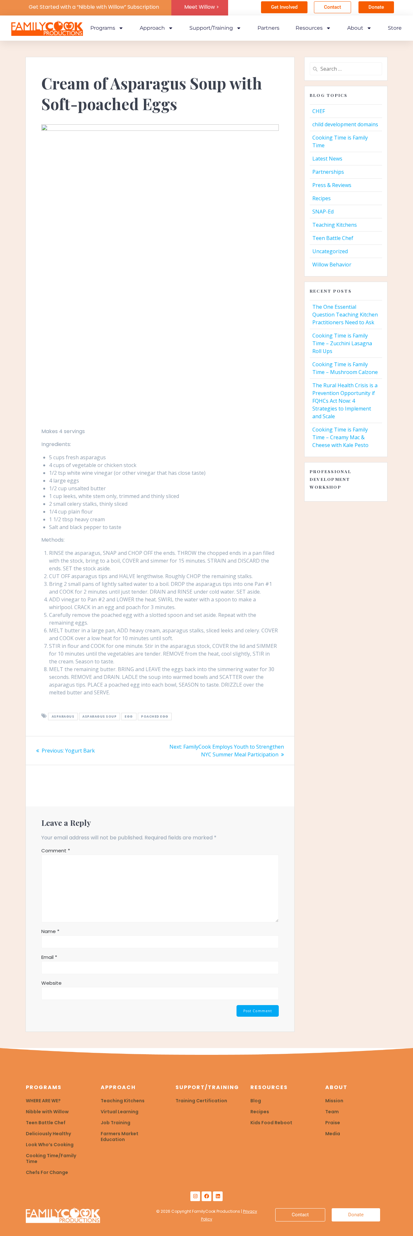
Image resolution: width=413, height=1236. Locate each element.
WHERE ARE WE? (43, 1100)
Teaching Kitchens (334, 224)
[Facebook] (206, 1196)
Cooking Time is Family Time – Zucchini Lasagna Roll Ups (342, 343)
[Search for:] (346, 68)
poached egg (154, 716)
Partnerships (328, 171)
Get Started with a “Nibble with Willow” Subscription (94, 7)
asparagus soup (99, 716)
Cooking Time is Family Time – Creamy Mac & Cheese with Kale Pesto (340, 437)
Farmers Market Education (119, 1136)
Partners (268, 28)
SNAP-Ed (323, 211)
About (355, 28)
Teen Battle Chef (332, 238)
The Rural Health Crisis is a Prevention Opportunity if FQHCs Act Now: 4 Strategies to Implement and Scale (345, 401)
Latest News (327, 158)
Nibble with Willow (47, 1111)
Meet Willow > (201, 7)
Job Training (115, 1122)
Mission (334, 1100)
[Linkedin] (218, 1196)
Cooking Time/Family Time (51, 1158)
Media (332, 1133)
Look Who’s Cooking (50, 1144)
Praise (332, 1122)
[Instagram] (195, 1196)
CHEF (318, 111)
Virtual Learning (119, 1111)
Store (395, 28)
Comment (55, 850)
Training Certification (201, 1100)
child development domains (345, 124)
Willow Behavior (331, 264)
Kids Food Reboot (271, 1122)
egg (129, 716)
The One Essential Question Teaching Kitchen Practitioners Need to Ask (345, 314)
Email (49, 957)
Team (332, 1111)
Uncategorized (330, 251)
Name (50, 931)
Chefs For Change (47, 1172)
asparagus (63, 716)
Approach (152, 28)
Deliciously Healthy (48, 1133)
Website (51, 983)
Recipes (321, 198)
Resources (309, 28)
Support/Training (211, 28)
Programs (102, 28)
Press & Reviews (331, 185)
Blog (255, 1100)
